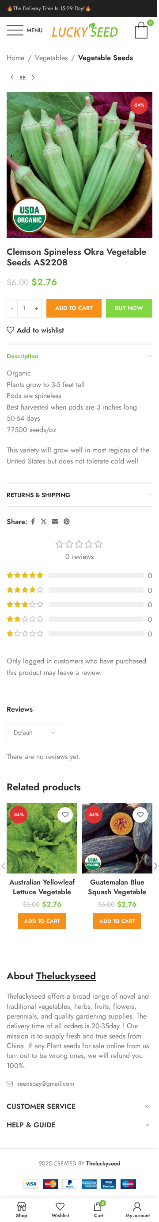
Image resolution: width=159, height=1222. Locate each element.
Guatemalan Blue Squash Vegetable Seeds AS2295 (117, 892)
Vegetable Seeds (105, 58)
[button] (42, 921)
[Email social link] (55, 522)
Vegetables (51, 58)
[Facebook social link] (32, 522)
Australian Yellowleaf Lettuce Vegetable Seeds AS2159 (42, 892)
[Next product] (33, 78)
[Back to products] (22, 78)
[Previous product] (12, 78)
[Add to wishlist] (65, 815)
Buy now (129, 308)
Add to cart (74, 308)
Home (15, 58)
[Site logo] (85, 29)
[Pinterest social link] (66, 522)
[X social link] (43, 522)
